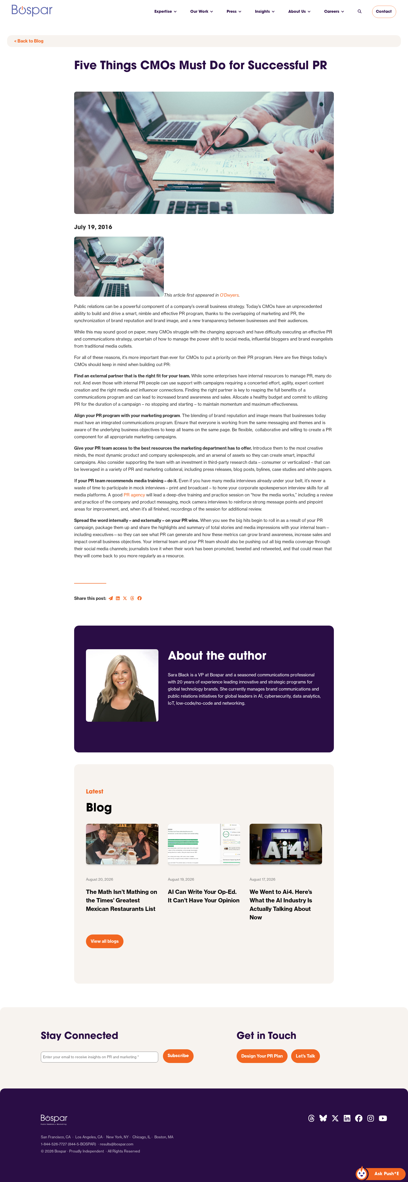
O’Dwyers (229, 295)
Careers (331, 12)
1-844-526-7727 (54, 1144)
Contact (384, 12)
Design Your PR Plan (262, 1056)
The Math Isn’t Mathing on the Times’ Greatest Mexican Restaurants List (121, 900)
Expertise (163, 12)
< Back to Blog (28, 41)
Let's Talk (305, 1056)
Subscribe (178, 1056)
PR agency (134, 495)
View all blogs (105, 941)
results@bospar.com (116, 1144)
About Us (297, 12)
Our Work (199, 12)
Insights (262, 12)
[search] (359, 12)
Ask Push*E (386, 1174)
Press (232, 12)
